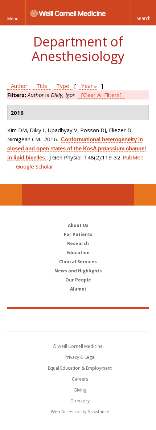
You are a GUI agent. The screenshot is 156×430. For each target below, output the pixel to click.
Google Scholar (34, 166)
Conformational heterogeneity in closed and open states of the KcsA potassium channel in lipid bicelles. (76, 148)
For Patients (78, 234)
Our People (78, 280)
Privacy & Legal (80, 357)
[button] (143, 12)
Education (78, 253)
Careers (80, 379)
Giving (80, 390)
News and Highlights (78, 271)
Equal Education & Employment (80, 368)
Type (62, 85)
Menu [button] (13, 19)
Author (19, 85)
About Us (78, 225)
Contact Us (145, 195)
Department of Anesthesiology (78, 49)
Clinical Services (78, 262)
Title (42, 85)
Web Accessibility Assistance (80, 412)
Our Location (11, 195)
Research (78, 243)
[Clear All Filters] (101, 94)
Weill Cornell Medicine (78, 320)
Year (87, 85)
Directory (80, 401)
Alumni (78, 289)
